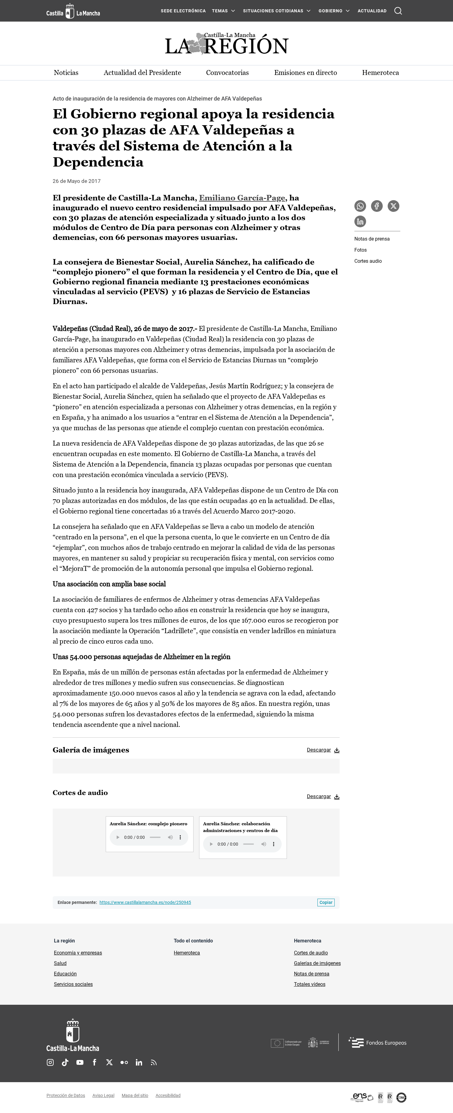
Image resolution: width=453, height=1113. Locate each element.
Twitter (109, 1062)
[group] (149, 834)
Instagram (50, 1062)
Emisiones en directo (305, 72)
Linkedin (139, 1062)
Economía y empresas (78, 953)
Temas (220, 10)
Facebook (94, 1062)
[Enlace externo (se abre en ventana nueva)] (378, 1097)
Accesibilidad (168, 1095)
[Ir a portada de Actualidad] (226, 45)
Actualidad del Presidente (142, 72)
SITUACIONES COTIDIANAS (273, 10)
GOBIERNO (331, 10)
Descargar (319, 750)
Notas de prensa (372, 239)
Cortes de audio (311, 953)
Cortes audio (368, 261)
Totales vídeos (309, 984)
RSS (153, 1062)
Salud (60, 963)
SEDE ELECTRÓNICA (183, 10)
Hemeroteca (380, 72)
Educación (65, 974)
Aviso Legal (103, 1095)
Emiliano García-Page (242, 197)
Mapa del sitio (135, 1095)
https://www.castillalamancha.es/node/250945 (145, 902)
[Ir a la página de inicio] (73, 11)
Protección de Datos (66, 1095)
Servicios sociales (73, 984)
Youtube (79, 1062)
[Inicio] (130, 1034)
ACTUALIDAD (372, 10)
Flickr (124, 1062)
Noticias (66, 72)
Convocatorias (227, 72)
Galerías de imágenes (317, 963)
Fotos (360, 250)
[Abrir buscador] (398, 10)
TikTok (65, 1062)
